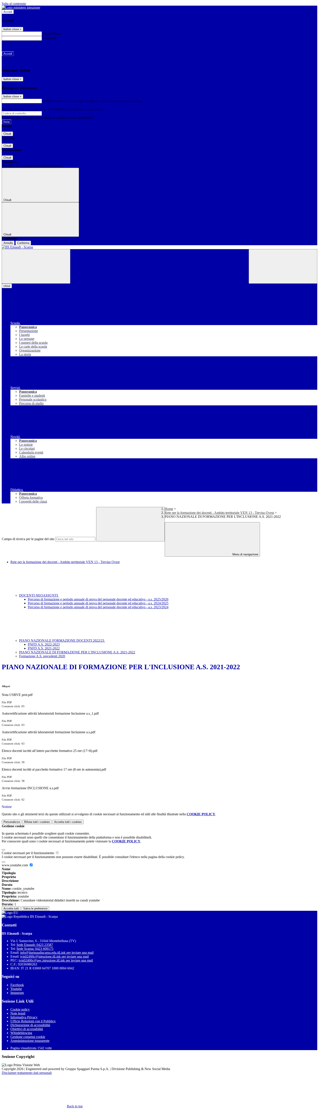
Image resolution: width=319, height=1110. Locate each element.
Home (169, 509)
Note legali (17, 1013)
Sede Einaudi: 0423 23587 (34, 945)
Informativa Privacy (24, 1017)
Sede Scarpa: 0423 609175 (34, 948)
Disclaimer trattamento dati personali (27, 1073)
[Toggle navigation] (36, 266)
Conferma (23, 243)
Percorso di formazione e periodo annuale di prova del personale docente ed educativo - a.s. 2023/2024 (98, 607)
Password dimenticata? (17, 46)
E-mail (47, 101)
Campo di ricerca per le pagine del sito (28, 539)
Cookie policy (20, 1009)
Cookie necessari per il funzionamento (28, 853)
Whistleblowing (21, 1033)
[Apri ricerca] (283, 266)
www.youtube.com (15, 865)
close (6, 286)
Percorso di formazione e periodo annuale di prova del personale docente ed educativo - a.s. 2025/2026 (98, 599)
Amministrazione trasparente (29, 1041)
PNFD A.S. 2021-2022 (44, 648)
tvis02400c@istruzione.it (54, 956)
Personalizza (11, 822)
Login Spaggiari (113, 109)
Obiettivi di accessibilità (26, 1029)
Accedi (7, 11)
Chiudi (7, 133)
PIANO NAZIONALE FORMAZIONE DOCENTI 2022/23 (62, 640)
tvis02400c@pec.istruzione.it (56, 960)
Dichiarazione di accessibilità (30, 1025)
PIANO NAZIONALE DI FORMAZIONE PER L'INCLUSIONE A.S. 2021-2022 (77, 652)
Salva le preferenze (35, 908)
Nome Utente (52, 33)
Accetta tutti (68, 822)
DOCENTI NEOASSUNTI (39, 595)
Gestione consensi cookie (27, 1037)
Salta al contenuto (14, 3)
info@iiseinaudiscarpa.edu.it (57, 952)
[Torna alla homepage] (159, 247)
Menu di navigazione (245, 554)
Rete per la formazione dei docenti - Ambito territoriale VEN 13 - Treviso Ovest (219, 513)
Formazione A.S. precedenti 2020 (42, 656)
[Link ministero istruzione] (21, 7)
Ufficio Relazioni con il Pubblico (33, 1021)
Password (49, 38)
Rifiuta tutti (37, 822)
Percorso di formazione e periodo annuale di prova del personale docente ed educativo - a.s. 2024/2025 (98, 603)
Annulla (8, 243)
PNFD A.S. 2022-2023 (44, 644)
